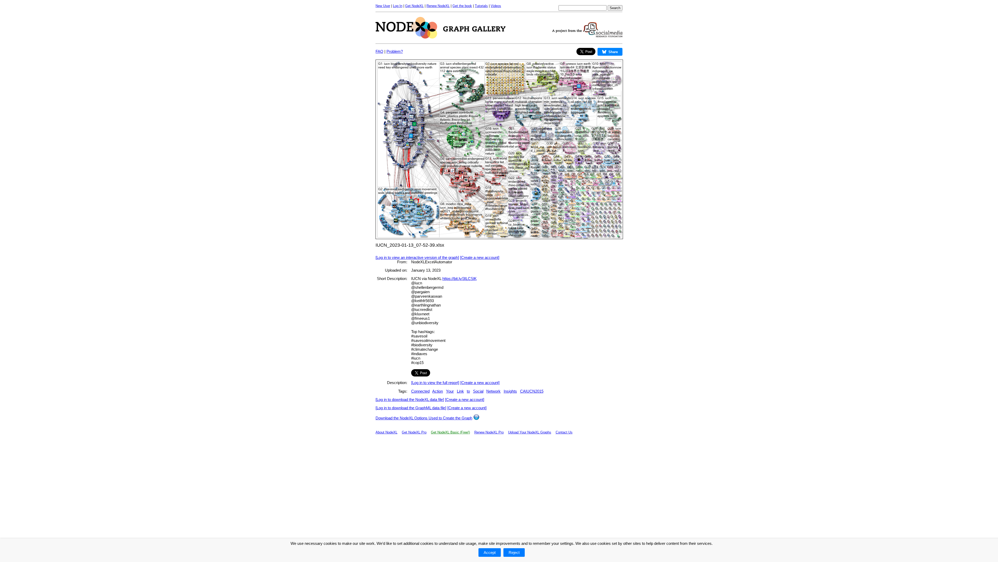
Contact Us (564, 432)
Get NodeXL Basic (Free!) (450, 432)
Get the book (462, 6)
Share (613, 52)
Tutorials (481, 6)
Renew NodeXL (438, 6)
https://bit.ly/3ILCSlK (459, 278)
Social (478, 391)
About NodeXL (386, 432)
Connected (420, 391)
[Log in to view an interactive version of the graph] (417, 257)
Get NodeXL (414, 6)
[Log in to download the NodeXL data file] (410, 399)
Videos (496, 6)
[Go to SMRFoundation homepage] (587, 36)
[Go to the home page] (440, 37)
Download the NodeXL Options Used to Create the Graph (424, 418)
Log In (397, 6)
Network (493, 391)
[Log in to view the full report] (435, 382)
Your (450, 391)
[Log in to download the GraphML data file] (411, 408)
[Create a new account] (479, 257)
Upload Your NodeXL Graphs (529, 432)
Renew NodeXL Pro (489, 432)
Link (460, 391)
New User (383, 6)
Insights (510, 391)
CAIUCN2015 (531, 391)
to (468, 391)
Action (437, 391)
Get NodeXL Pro (414, 432)
